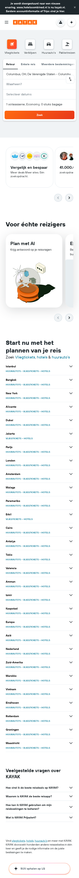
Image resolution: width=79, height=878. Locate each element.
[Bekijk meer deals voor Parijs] (71, 447)
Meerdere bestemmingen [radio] (58, 64)
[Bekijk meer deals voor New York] (71, 393)
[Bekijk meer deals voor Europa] (71, 622)
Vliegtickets (25, 357)
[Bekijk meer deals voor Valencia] (71, 568)
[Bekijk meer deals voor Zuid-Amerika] (71, 662)
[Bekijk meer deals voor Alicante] (71, 406)
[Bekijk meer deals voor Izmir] (71, 595)
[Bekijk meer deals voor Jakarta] (71, 433)
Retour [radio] (10, 64)
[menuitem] (12, 47)
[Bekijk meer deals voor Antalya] (71, 541)
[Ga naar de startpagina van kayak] (25, 22)
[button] (75, 7)
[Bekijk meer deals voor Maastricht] (71, 743)
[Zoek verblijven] (30, 44)
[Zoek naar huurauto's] (49, 44)
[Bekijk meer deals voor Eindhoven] (71, 702)
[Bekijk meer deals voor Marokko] (71, 675)
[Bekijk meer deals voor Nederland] (71, 649)
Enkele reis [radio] (28, 64)
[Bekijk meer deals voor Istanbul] (71, 366)
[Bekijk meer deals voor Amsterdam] (71, 474)
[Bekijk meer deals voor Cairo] (71, 527)
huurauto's (61, 357)
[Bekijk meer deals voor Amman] (71, 581)
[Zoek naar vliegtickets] (12, 44)
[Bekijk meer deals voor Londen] (71, 460)
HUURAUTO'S (13, 371)
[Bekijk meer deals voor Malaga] (71, 487)
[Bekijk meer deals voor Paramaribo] (71, 501)
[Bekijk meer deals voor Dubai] (71, 420)
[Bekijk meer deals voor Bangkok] (71, 379)
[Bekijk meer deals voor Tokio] (71, 554)
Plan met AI (22, 243)
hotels (42, 357)
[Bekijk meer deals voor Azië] (71, 635)
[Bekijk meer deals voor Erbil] (71, 514)
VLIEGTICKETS (31, 371)
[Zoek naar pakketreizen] (67, 44)
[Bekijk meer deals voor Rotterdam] (71, 716)
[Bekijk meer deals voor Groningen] (71, 729)
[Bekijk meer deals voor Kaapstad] (71, 608)
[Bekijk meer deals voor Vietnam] (71, 689)
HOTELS (45, 371)
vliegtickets (18, 840)
